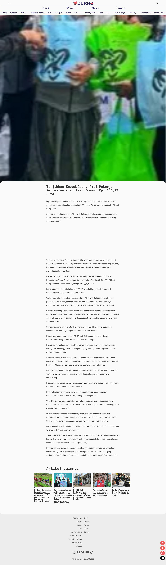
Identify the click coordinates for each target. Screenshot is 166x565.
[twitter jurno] (83, 552)
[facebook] (162, 548)
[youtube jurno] (87, 552)
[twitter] (162, 543)
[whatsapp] (162, 553)
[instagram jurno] (74, 552)
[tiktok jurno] (92, 552)
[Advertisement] (83, 240)
